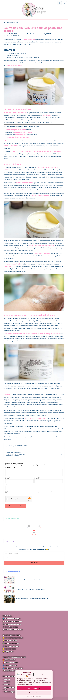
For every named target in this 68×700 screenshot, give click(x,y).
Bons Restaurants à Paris (14, 630)
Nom (7, 478)
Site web (8, 485)
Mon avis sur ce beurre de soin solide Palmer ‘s (23, 57)
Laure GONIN (24, 34)
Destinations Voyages (12, 619)
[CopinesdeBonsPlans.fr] (34, 9)
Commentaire (10, 467)
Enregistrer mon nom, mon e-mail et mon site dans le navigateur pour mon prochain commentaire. (33, 491)
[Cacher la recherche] (37, 3)
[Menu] (64, 3)
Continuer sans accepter (34, 696)
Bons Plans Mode (11, 665)
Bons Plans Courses (12, 646)
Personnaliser (34, 693)
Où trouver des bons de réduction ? (28, 580)
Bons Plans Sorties (11, 627)
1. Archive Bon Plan (12, 23)
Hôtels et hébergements (13, 621)
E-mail (37, 478)
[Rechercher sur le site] (59, 3)
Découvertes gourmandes (14, 638)
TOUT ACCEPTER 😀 (34, 688)
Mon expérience (13, 55)
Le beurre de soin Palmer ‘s (17, 53)
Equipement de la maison (14, 668)
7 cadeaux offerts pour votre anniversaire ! (30, 589)
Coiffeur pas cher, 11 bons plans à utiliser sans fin (32, 599)
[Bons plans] (4, 23)
